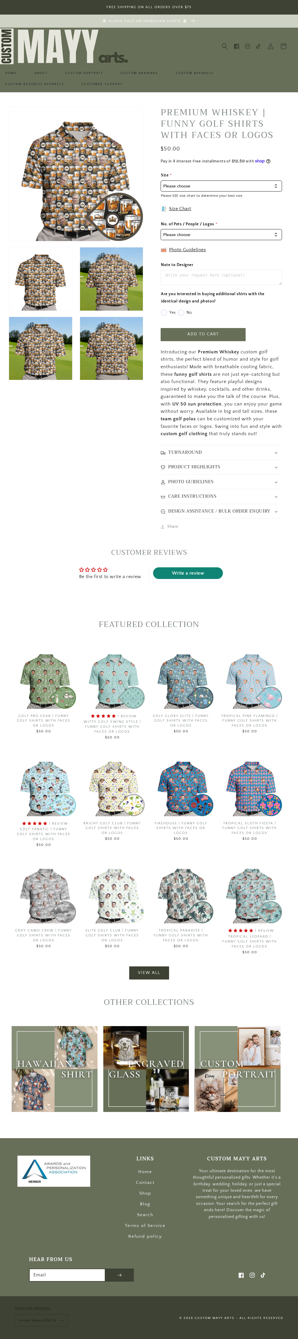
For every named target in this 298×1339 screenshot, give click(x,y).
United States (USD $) (37, 1320)
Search (145, 1214)
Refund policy (145, 1236)
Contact (145, 1182)
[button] (224, 46)
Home (145, 1171)
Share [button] (172, 526)
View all (149, 972)
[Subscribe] (119, 1275)
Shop (145, 1193)
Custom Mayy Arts (214, 1318)
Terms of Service (145, 1225)
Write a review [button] (188, 573)
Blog (145, 1204)
